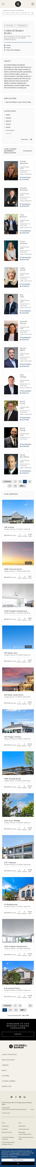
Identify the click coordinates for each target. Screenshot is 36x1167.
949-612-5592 (25, 259)
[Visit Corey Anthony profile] (18, 252)
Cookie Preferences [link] (24, 1129)
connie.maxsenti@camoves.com (27, 177)
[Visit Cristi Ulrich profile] (18, 279)
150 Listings (9, 25)
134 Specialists (21, 25)
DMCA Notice (22, 1126)
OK (18, 1163)
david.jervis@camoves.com (27, 417)
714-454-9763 (25, 286)
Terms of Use (21, 1102)
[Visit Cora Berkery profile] (18, 226)
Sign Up (18, 1034)
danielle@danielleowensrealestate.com (27, 337)
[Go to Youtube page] (11, 1097)
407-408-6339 (25, 446)
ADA (20, 1123)
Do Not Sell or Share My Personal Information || (14, 1109)
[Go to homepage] (18, 4)
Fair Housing (5, 1126)
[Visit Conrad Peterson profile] (18, 199)
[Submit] (32, 13)
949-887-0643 (25, 366)
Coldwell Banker (8, 1081)
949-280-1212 (25, 393)
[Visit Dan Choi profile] (18, 306)
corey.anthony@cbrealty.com (27, 257)
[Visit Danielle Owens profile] (18, 333)
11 (9, 486)
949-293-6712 (25, 339)
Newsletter (6, 1086)
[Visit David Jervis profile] (18, 413)
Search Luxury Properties (13, 10)
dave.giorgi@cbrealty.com (27, 390)
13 (16, 1010)
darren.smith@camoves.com (27, 364)
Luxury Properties (9, 1054)
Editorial (5, 1076)
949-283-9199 (25, 473)
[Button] (32, 4)
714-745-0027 (25, 179)
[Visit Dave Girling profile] (18, 386)
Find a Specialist (8, 1060)
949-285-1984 (25, 232)
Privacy (32, 1109)
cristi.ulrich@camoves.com (27, 284)
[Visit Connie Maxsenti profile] (18, 172)
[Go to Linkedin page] (24, 1097)
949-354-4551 (25, 313)
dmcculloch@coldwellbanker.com (27, 471)
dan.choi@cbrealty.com (27, 310)
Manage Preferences (18, 1160)
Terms (3, 1123)
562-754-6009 (25, 419)
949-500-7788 (25, 206)
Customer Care (6, 1113)
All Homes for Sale (7, 1132)
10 (30, 1005)
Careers (5, 1065)
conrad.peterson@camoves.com (27, 204)
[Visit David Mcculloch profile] (18, 466)
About (4, 1070)
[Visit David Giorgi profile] (18, 439)
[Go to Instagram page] (20, 1097)
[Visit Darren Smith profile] (18, 359)
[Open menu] (3, 4)
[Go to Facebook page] (15, 1097)
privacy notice (15, 1153)
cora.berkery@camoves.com (27, 230)
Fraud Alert (5, 1129)
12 (15, 486)
